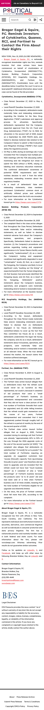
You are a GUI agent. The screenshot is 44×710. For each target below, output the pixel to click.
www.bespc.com (8, 583)
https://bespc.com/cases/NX (21, 295)
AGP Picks (5, 3)
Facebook (6, 553)
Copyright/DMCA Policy (15, 706)
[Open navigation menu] (4, 20)
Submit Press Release (13, 702)
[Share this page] (40, 20)
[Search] (29, 19)
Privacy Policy (33, 706)
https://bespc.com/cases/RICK (17, 363)
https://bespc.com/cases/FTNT (22, 503)
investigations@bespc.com (13, 580)
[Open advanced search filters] (34, 19)
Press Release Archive (26, 697)
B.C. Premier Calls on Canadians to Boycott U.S (21, 3)
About (11, 697)
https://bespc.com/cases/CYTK (28, 202)
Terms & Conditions (32, 702)
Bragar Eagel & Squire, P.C (16, 59)
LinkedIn (30, 550)
